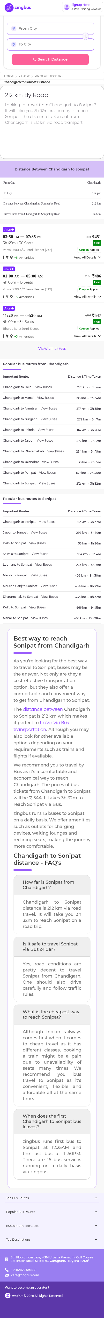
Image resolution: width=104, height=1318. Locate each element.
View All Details (85, 257)
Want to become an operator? (27, 1287)
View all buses (52, 349)
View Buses (43, 387)
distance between (43, 710)
